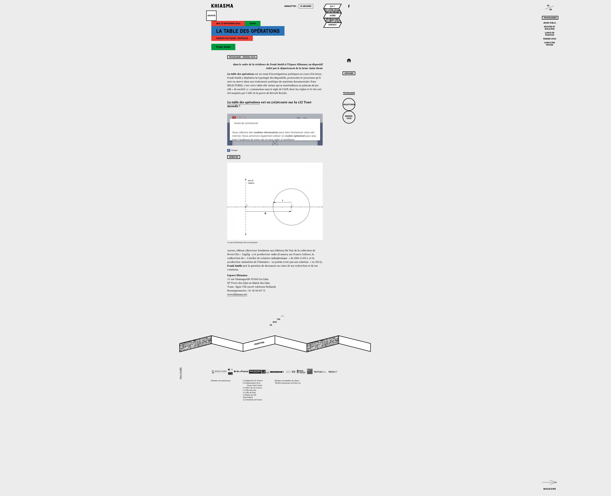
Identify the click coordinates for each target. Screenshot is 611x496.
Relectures (349, 104)
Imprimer (349, 73)
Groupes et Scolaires (549, 27)
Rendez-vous (549, 39)
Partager (234, 150)
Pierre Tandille (180, 373)
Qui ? (332, 6)
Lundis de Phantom (549, 34)
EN (550, 9)
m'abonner (305, 6)
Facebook (349, 6)
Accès (332, 15)
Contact (332, 25)
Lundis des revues (549, 43)
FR (548, 6)
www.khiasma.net (237, 294)
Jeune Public (549, 23)
